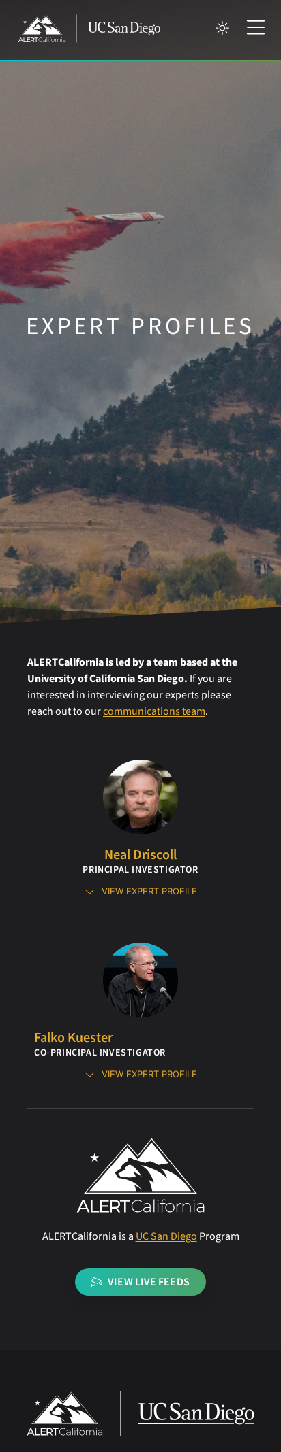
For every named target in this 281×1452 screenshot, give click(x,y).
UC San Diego (166, 1236)
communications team (154, 711)
